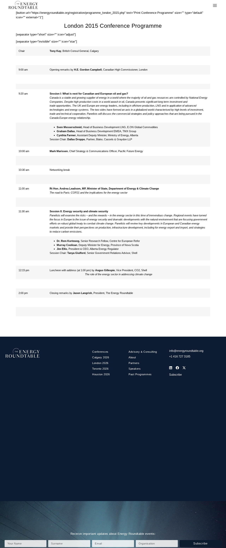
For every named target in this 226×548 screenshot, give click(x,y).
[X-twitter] (184, 367)
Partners (134, 363)
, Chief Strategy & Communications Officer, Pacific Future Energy (96, 151)
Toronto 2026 (100, 368)
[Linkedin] (170, 367)
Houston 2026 (101, 374)
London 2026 (100, 363)
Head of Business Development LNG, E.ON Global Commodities (107, 127)
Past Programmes (140, 374)
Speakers (135, 368)
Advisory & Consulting (143, 351)
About (132, 357)
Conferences (100, 351)
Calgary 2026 (100, 357)
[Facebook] (177, 367)
